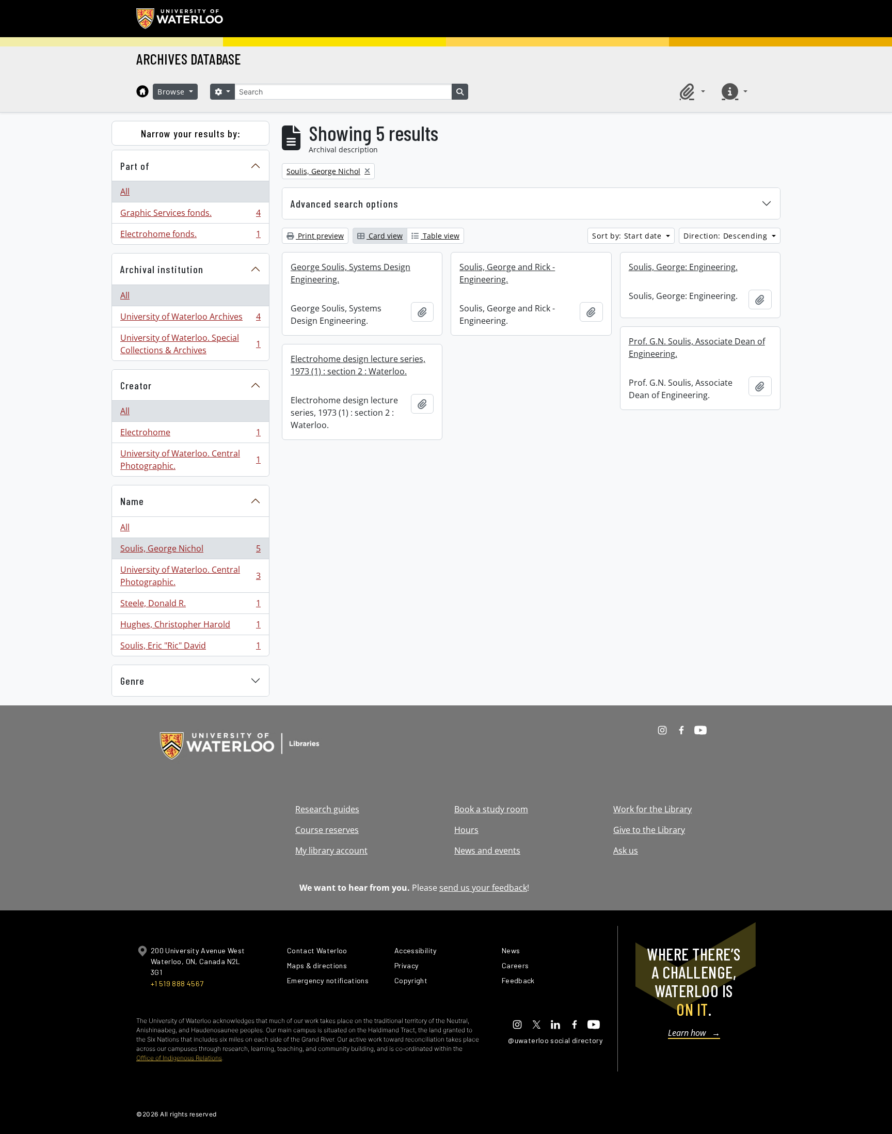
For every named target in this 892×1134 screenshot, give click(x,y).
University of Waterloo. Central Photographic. (190, 459)
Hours (466, 830)
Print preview (320, 236)
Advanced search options (345, 203)
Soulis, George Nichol (190, 551)
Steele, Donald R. (190, 605)
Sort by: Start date (628, 236)
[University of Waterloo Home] (180, 18)
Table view (440, 236)
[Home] (142, 91)
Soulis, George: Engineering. (683, 267)
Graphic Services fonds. (190, 215)
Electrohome (190, 435)
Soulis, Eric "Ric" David (190, 648)
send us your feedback (483, 887)
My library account (331, 850)
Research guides (327, 809)
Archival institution (161, 269)
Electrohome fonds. (190, 236)
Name (132, 501)
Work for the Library (652, 809)
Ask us (625, 850)
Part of (135, 166)
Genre (132, 680)
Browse (172, 92)
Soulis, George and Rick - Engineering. (507, 273)
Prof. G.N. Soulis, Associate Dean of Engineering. (697, 347)
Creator (136, 385)
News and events (487, 850)
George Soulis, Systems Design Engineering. (350, 273)
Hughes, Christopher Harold (190, 627)
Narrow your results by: (191, 133)
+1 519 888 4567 (177, 983)
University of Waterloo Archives (190, 319)
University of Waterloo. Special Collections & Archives (190, 344)
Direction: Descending (726, 236)
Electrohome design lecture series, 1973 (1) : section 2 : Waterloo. (358, 365)
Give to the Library (649, 830)
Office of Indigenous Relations (179, 1058)
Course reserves (327, 830)
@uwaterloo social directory (555, 1040)
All (125, 191)
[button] (691, 91)
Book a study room (491, 809)
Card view (385, 236)
